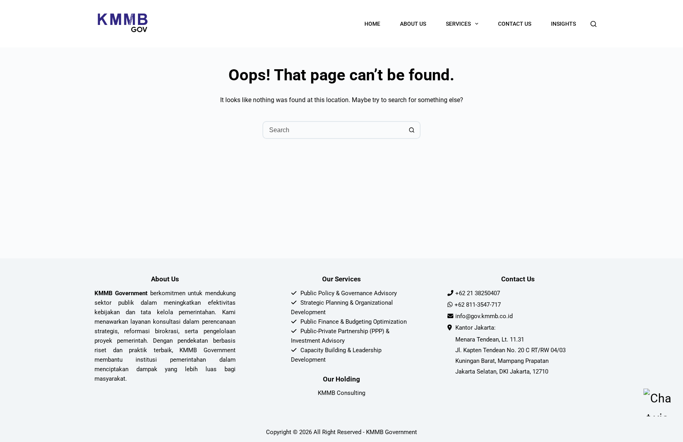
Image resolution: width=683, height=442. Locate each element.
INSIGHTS (563, 24)
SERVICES (458, 24)
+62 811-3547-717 (478, 304)
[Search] (593, 24)
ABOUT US (413, 24)
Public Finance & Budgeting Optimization (353, 321)
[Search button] (412, 130)
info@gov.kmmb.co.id (484, 316)
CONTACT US (514, 24)
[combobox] (333, 130)
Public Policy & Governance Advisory (348, 293)
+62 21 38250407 (477, 293)
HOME (372, 24)
